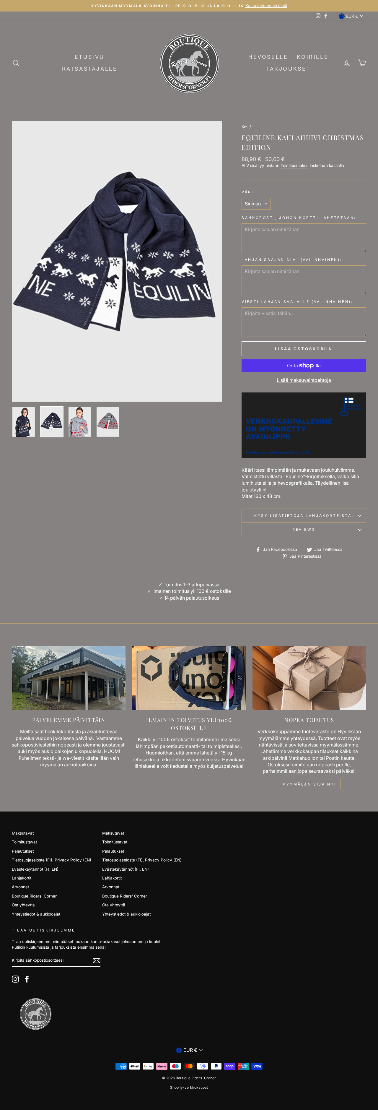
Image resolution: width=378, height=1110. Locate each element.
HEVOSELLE (268, 57)
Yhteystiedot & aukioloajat (36, 914)
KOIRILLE (312, 57)
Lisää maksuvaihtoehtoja (304, 380)
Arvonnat (20, 887)
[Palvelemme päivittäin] (69, 678)
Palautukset (23, 851)
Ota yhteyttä (23, 905)
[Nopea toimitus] (309, 678)
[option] (189, 6)
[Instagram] (15, 979)
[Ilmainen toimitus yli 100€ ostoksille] (189, 678)
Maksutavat (23, 833)
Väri (247, 192)
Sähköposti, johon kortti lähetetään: (299, 217)
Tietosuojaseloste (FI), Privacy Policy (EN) (51, 860)
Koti (245, 126)
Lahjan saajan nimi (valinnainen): (292, 259)
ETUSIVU (90, 57)
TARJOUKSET (288, 69)
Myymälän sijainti (309, 784)
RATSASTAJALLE (90, 69)
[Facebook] (26, 979)
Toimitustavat (24, 842)
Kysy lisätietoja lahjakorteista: (303, 515)
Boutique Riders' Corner (34, 896)
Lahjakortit (21, 878)
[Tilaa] (96, 960)
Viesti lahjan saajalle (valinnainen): (297, 301)
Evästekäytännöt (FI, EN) (35, 869)
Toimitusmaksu (295, 165)
